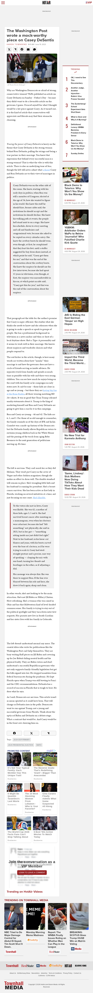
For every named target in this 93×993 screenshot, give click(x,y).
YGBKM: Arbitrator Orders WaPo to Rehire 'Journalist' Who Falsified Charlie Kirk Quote (75, 235)
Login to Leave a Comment (32, 872)
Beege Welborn (71, 330)
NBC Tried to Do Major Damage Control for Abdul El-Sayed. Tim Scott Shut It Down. (13, 939)
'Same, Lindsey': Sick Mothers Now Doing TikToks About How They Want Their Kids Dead (74, 481)
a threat (46, 169)
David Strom (70, 369)
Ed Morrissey (70, 200)
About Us (13, 973)
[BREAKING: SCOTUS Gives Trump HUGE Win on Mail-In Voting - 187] (79, 916)
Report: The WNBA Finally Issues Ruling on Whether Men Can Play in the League (57, 939)
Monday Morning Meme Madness (35, 934)
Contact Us (77, 973)
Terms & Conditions (55, 973)
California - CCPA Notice (46, 976)
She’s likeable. (39, 497)
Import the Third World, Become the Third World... (75, 360)
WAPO (38, 745)
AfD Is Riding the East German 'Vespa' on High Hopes (75, 319)
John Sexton (70, 444)
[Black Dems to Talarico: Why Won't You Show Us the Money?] (76, 175)
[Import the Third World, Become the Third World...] (76, 346)
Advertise (44, 973)
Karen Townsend (17, 44)
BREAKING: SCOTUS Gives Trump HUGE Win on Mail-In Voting (78, 938)
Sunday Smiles (77, 153)
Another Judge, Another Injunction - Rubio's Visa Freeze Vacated (78, 93)
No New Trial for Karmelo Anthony (75, 437)
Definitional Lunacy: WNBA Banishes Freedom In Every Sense (78, 130)
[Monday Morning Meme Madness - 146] (35, 916)
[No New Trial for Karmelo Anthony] (76, 425)
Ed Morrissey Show (23, 973)
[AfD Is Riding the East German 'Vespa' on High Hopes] (76, 304)
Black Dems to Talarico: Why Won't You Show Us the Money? (74, 190)
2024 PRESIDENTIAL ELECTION (20, 745)
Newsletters (35, 973)
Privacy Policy (67, 973)
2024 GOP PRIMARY (22, 740)
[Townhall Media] (13, 985)
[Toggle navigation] (3, 3)
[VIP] (89, 3)
